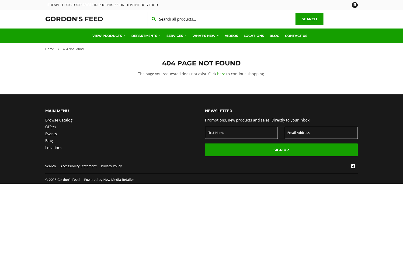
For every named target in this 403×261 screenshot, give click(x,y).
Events (51, 133)
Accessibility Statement (78, 166)
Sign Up (281, 150)
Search (312, 19)
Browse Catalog (59, 120)
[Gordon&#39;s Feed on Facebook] (353, 166)
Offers (50, 126)
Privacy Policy (111, 166)
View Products (107, 36)
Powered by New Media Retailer (109, 179)
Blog (274, 36)
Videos (231, 36)
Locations (254, 36)
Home (49, 49)
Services (175, 36)
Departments (144, 36)
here (221, 73)
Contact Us (296, 36)
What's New (204, 36)
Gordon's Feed (74, 19)
